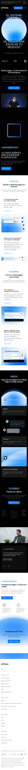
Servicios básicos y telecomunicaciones (11, 703)
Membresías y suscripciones (8, 706)
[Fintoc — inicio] (5, 8)
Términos (3, 737)
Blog (2, 717)
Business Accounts (6, 686)
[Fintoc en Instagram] (14, 754)
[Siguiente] (8, 570)
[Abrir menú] (25, 7)
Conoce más (7, 211)
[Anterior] (4, 570)
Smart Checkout (5, 678)
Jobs (2, 720)
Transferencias (5, 683)
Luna (2, 689)
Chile (5, 754)
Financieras (4, 709)
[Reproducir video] (14, 100)
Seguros (3, 700)
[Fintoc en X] (18, 754)
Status (3, 726)
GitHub (3, 723)
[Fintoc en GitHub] (25, 754)
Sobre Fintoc (4, 734)
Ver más (24, 2)
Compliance (4, 743)
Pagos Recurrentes (6, 681)
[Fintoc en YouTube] (21, 754)
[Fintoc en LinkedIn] (11, 754)
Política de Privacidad (6, 740)
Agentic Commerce (6, 692)
